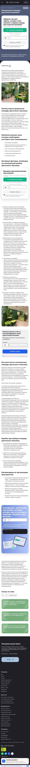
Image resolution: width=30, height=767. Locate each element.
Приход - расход (5, 708)
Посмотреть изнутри (8, 529)
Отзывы (3, 678)
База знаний (4, 685)
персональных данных (15, 46)
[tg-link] (5, 753)
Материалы (10, 7)
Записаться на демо (16, 179)
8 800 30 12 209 (4, 756)
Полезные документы (6, 680)
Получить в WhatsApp (16, 30)
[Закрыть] (27, 760)
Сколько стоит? (5, 731)
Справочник (4, 691)
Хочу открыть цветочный (7, 697)
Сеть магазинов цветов (6, 701)
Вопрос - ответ (4, 687)
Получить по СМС (15, 42)
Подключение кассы (6, 712)
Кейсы (2, 676)
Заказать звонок (15, 192)
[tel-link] (9, 753)
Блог (2, 674)
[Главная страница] (12, 2)
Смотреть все (12, 595)
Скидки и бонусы (5, 716)
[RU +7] (5, 37)
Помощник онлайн (5, 718)
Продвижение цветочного (7, 714)
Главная (3, 7)
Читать (9, 659)
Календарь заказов (5, 723)
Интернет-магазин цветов (7, 702)
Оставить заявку (15, 351)
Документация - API (6, 739)
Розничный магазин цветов (7, 699)
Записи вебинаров (5, 681)
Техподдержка (4, 735)
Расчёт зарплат (5, 722)
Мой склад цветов (5, 725)
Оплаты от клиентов (6, 720)
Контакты (3, 733)
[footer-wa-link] (2, 753)
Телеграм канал (5, 683)
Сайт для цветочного (6, 710)
